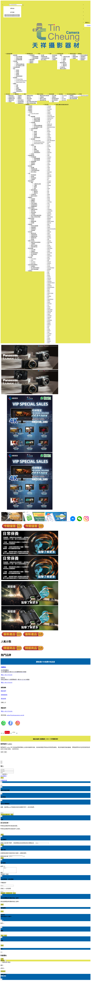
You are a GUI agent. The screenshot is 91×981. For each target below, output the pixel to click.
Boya (48, 128)
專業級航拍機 (44, 56)
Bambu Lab (49, 124)
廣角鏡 (17, 70)
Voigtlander (49, 320)
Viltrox (48, 318)
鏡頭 (14, 68)
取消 (5, 935)
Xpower (48, 330)
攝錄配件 (31, 62)
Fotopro (48, 158)
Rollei (48, 273)
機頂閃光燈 (11, 95)
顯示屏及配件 (55, 100)
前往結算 (3, 971)
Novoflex (49, 237)
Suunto (48, 302)
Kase (48, 191)
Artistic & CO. (50, 118)
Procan (48, 264)
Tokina (48, 314)
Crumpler (49, 137)
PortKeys (49, 263)
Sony (48, 297)
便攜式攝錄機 (35, 58)
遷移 (2, 904)
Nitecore (49, 234)
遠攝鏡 (17, 73)
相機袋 (14, 83)
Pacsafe (48, 245)
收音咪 (74, 55)
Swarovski (49, 303)
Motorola (49, 222)
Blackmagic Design (51, 127)
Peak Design (49, 248)
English (88, 25)
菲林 (17, 62)
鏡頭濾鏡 (15, 77)
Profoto (48, 266)
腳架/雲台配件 (63, 68)
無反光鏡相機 (19, 56)
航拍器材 (30, 165)
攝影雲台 (65, 64)
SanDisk (49, 279)
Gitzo (48, 165)
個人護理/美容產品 (74, 97)
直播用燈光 (82, 58)
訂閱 (2, 958)
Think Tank (49, 311)
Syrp (48, 305)
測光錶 (10, 101)
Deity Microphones (51, 140)
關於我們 (3, 691)
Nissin (48, 233)
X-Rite (48, 329)
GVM (48, 170)
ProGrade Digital (50, 267)
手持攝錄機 (31, 55)
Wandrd (48, 323)
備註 (2, 872)
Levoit (48, 204)
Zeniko (48, 338)
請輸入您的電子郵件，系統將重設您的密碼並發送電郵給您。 (18, 843)
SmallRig (49, 296)
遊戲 (53, 101)
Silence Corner (50, 293)
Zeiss (48, 336)
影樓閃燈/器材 (12, 98)
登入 (2, 777)
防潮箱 (14, 92)
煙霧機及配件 (21, 103)
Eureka (48, 150)
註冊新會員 (4, 780)
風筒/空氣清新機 (73, 98)
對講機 (74, 58)
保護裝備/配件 (19, 91)
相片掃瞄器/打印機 (20, 65)
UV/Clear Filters (19, 79)
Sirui (48, 294)
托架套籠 (20, 95)
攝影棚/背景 (11, 100)
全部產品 (27, 104)
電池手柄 (29, 97)
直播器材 (80, 53)
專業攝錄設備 (30, 53)
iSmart (48, 188)
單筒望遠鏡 (54, 58)
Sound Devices (50, 299)
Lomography (49, 210)
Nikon (48, 230)
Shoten (48, 288)
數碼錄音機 (75, 56)
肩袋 (17, 86)
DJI (48, 143)
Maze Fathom (50, 216)
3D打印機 (54, 95)
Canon (48, 133)
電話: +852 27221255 (6, 682)
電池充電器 (29, 98)
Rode (48, 272)
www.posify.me (7, 758)
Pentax (48, 251)
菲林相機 (15, 61)
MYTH (48, 225)
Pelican (48, 249)
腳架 (61, 55)
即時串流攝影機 (83, 55)
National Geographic (51, 228)
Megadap (49, 218)
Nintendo (49, 231)
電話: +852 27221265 (6, 675)
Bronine (48, 131)
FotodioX (49, 156)
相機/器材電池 (30, 95)
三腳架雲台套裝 (66, 56)
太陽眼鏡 (42, 97)
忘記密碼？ (4, 776)
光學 (50, 53)
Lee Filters (49, 201)
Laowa (48, 200)
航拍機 (42, 55)
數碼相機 (15, 55)
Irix (48, 186)
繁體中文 (87, 22)
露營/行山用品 (43, 98)
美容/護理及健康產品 (71, 94)
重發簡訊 (9, 893)
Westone (49, 324)
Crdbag (48, 136)
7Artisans (49, 106)
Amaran (48, 112)
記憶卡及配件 (21, 100)
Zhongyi (49, 341)
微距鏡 (17, 74)
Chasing (48, 134)
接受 (2, 752)
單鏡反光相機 (19, 58)
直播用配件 (82, 56)
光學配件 (54, 59)
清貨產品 (30, 270)
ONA (48, 243)
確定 (2, 935)
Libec (48, 207)
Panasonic (49, 246)
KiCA (48, 195)
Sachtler (49, 276)
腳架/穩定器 (30, 180)
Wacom (48, 321)
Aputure (49, 113)
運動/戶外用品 (40, 94)
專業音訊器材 (73, 53)
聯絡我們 (67, 104)
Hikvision (49, 174)
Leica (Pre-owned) (84, 95)
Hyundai (49, 182)
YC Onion (49, 333)
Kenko (48, 194)
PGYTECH (49, 252)
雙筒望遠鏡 (54, 55)
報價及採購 (58, 104)
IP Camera (64, 98)
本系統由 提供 (9, 756)
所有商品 (30, 107)
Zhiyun (48, 339)
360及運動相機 (16, 67)
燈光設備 (8, 94)
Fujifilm (49, 161)
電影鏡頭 (31, 61)
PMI (48, 260)
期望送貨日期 (5, 856)
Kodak (48, 198)
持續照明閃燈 (12, 97)
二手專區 (80, 94)
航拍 (39, 53)
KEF (48, 192)
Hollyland (49, 176)
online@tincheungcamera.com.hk (15, 715)
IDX (48, 183)
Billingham (49, 125)
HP (48, 179)
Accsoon (49, 107)
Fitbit (48, 155)
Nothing (49, 236)
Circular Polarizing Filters (21, 80)
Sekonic (48, 284)
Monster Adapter (50, 221)
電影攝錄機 (31, 59)
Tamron (48, 306)
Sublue (48, 300)
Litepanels (49, 209)
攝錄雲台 (65, 65)
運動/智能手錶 (43, 100)
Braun (48, 130)
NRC (48, 239)
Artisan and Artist (50, 116)
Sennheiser (49, 285)
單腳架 (64, 59)
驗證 (12, 814)
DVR (63, 97)
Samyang (49, 278)
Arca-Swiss (49, 115)
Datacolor (49, 139)
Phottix (48, 254)
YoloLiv (49, 335)
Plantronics (49, 255)
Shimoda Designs (50, 287)
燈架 (64, 61)
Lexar (48, 206)
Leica (48, 203)
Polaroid (49, 261)
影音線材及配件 (55, 98)
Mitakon (49, 219)
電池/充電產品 (31, 207)
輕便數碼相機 (19, 59)
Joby (48, 189)
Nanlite (48, 227)
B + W (48, 122)
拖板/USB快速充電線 (31, 103)
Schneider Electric (51, 282)
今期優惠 (30, 106)
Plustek (48, 258)
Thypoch (49, 312)
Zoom (48, 342)
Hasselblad (49, 171)
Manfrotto (49, 213)
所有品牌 (46, 104)
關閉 (2, 834)
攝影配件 (17, 94)
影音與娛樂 (51, 94)
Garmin (48, 164)
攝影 (11, 53)
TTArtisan (49, 315)
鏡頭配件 (20, 98)
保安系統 (61, 94)
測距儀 (53, 56)
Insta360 (49, 185)
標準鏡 (17, 71)
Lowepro (49, 212)
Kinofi (48, 197)
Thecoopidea (49, 309)
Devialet (49, 142)
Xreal (48, 332)
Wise (48, 327)
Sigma (48, 291)
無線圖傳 (82, 59)
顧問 (2, 866)
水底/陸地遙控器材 (45, 58)
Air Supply (49, 109)
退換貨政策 (4, 694)
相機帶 (17, 88)
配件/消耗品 (43, 59)
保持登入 (4, 774)
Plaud (48, 257)
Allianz (48, 110)
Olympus (49, 240)
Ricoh (48, 270)
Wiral (48, 326)
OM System (49, 242)
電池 (25, 94)
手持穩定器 (62, 67)
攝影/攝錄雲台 (63, 62)
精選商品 (30, 110)
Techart (48, 308)
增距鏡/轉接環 (19, 76)
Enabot (48, 149)
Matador (49, 215)
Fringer (48, 159)
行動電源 (29, 100)
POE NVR (64, 100)
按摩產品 (72, 95)
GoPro (48, 168)
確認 (7, 874)
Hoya (48, 177)
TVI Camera (64, 95)
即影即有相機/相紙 (20, 64)
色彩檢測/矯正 (21, 101)
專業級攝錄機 (35, 56)
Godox (48, 167)
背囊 (17, 85)
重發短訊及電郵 (5, 814)
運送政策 (3, 698)
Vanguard (49, 317)
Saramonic (49, 281)
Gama (48, 162)
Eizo (48, 147)
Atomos (48, 121)
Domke (48, 144)
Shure (48, 290)
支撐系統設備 (60, 53)
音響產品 (54, 97)
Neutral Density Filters (20, 82)
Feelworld (49, 152)
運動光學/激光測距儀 (44, 95)
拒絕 (5, 752)
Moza (48, 224)
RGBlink (49, 269)
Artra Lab (49, 119)
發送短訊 (3, 893)
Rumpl (48, 275)
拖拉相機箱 (18, 89)
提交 (2, 844)
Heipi (48, 173)
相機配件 (20, 97)
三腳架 (64, 58)
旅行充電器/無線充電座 (32, 101)
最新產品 (8, 53)
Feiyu (48, 153)
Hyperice (49, 180)
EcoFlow (49, 146)
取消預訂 (3, 874)
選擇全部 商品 (6, 962)
